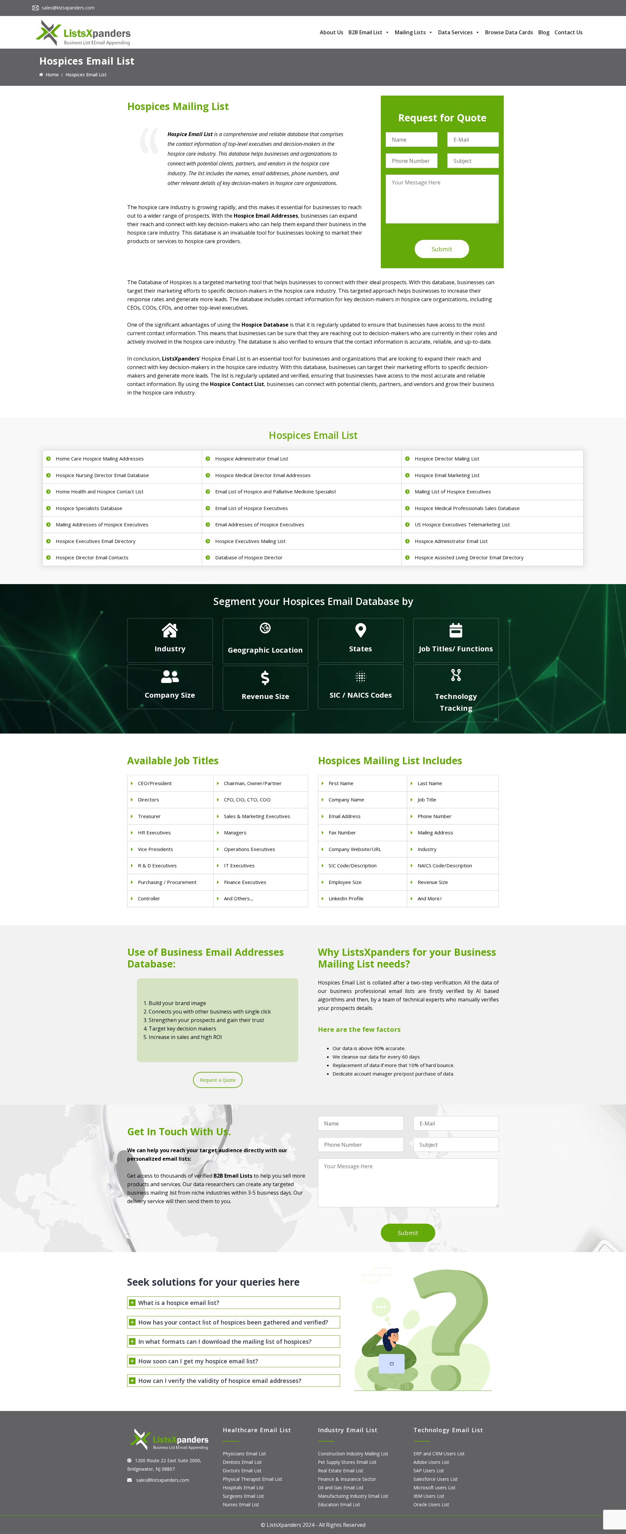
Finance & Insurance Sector (347, 1479)
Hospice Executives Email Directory (96, 541)
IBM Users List (428, 1496)
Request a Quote (218, 1080)
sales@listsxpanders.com (68, 8)
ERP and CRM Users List (439, 1453)
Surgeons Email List (243, 1496)
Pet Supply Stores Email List (347, 1462)
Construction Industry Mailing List (353, 1453)
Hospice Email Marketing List (447, 475)
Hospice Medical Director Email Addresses (263, 475)
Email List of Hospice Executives (251, 508)
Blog (543, 32)
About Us (331, 32)
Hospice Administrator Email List (251, 458)
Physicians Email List (244, 1453)
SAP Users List (428, 1470)
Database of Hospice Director (249, 557)
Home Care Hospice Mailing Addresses (100, 458)
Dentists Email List (242, 1462)
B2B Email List (365, 32)
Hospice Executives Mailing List (250, 541)
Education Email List (339, 1504)
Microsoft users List (434, 1487)
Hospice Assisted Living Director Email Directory (469, 557)
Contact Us (569, 32)
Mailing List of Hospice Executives (453, 491)
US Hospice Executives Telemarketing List (462, 524)
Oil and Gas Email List (341, 1487)
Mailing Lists (410, 32)
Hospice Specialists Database (89, 508)
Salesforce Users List (435, 1479)
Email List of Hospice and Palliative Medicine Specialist (275, 491)
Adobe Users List (431, 1462)
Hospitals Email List (243, 1487)
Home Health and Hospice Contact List (99, 491)
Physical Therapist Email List (252, 1479)
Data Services (455, 32)
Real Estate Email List (340, 1470)
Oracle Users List (431, 1504)
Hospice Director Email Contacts (92, 557)
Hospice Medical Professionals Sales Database (467, 508)
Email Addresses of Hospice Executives (259, 524)
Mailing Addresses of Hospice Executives (102, 524)
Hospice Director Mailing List (447, 458)
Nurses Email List (241, 1504)
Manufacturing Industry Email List (353, 1496)
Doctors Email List (242, 1470)
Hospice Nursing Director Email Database (102, 475)
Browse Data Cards (509, 32)
